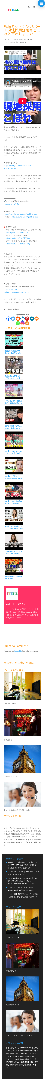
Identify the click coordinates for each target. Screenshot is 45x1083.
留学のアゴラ (9, 740)
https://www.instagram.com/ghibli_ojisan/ (20, 214)
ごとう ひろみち (12, 39)
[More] (27, 323)
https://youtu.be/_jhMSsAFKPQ (18, 244)
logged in (18, 651)
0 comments (22, 42)
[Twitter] (13, 319)
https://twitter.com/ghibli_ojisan (25, 217)
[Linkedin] (22, 319)
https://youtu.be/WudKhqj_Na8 (18, 232)
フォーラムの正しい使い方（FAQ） (17, 810)
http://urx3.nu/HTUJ (12, 204)
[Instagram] (22, 323)
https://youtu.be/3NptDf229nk (18, 238)
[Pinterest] (27, 319)
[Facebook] (8, 319)
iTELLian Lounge (10, 703)
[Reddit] (18, 319)
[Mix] (36, 319)
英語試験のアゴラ (10, 776)
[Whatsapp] (18, 323)
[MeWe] (32, 319)
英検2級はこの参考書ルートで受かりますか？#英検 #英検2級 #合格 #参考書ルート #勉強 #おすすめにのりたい (23, 865)
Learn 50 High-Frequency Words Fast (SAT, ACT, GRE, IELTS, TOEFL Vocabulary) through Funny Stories (22, 881)
